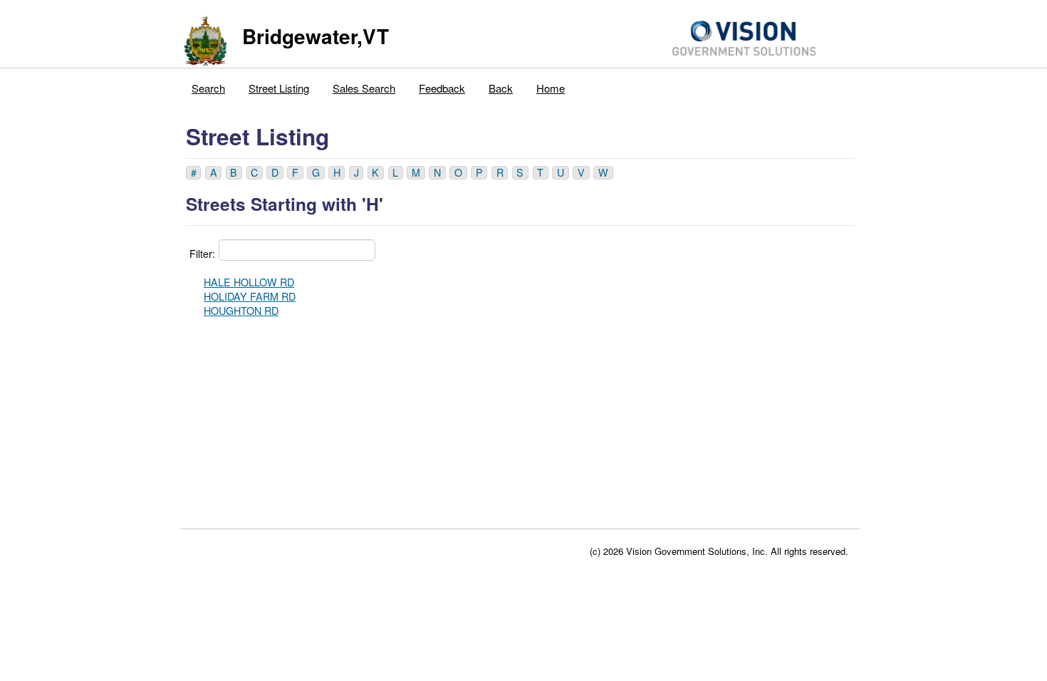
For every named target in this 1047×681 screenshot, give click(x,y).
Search (208, 87)
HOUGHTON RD (241, 310)
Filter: (202, 253)
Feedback (442, 87)
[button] (193, 173)
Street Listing (279, 87)
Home (550, 87)
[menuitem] (208, 85)
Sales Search (364, 87)
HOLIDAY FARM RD (250, 296)
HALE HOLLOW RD (249, 282)
